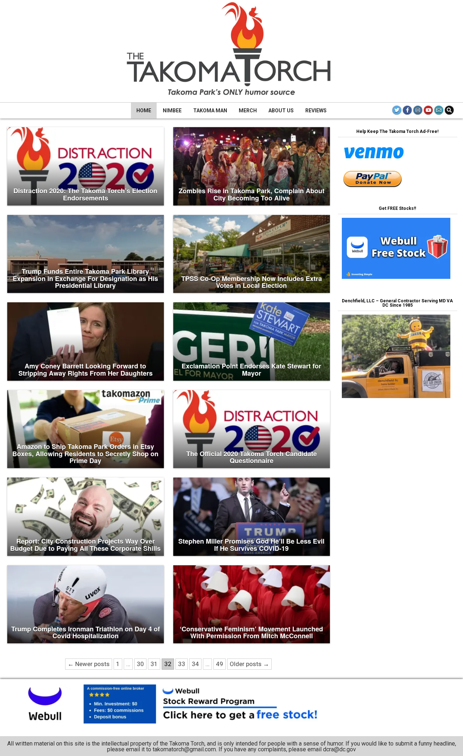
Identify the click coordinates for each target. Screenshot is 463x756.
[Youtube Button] (428, 110)
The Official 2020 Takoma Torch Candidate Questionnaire (251, 457)
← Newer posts (89, 664)
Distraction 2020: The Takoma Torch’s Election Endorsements (85, 194)
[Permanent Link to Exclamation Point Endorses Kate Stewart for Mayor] (251, 341)
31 (154, 664)
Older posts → (249, 664)
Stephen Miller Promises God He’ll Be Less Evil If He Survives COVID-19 (251, 544)
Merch (248, 110)
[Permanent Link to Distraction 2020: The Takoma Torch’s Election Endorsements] (85, 166)
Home (143, 110)
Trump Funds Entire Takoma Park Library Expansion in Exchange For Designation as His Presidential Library (85, 278)
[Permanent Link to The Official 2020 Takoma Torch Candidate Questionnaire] (251, 429)
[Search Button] (449, 110)
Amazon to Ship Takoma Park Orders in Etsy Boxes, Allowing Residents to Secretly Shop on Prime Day (85, 454)
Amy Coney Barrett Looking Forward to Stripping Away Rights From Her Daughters (85, 369)
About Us (281, 110)
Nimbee (172, 110)
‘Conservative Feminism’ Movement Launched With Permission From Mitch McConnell (251, 632)
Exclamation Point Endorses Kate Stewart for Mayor (251, 369)
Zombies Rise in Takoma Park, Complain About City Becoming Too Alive (251, 194)
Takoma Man (210, 110)
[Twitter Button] (396, 110)
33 (181, 664)
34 (195, 664)
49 (219, 664)
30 (140, 664)
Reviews (316, 110)
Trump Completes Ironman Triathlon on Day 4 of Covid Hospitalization (85, 632)
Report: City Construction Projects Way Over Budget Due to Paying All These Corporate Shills (85, 544)
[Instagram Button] (417, 110)
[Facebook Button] (407, 110)
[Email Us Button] (438, 110)
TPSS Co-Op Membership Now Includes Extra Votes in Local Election (251, 282)
